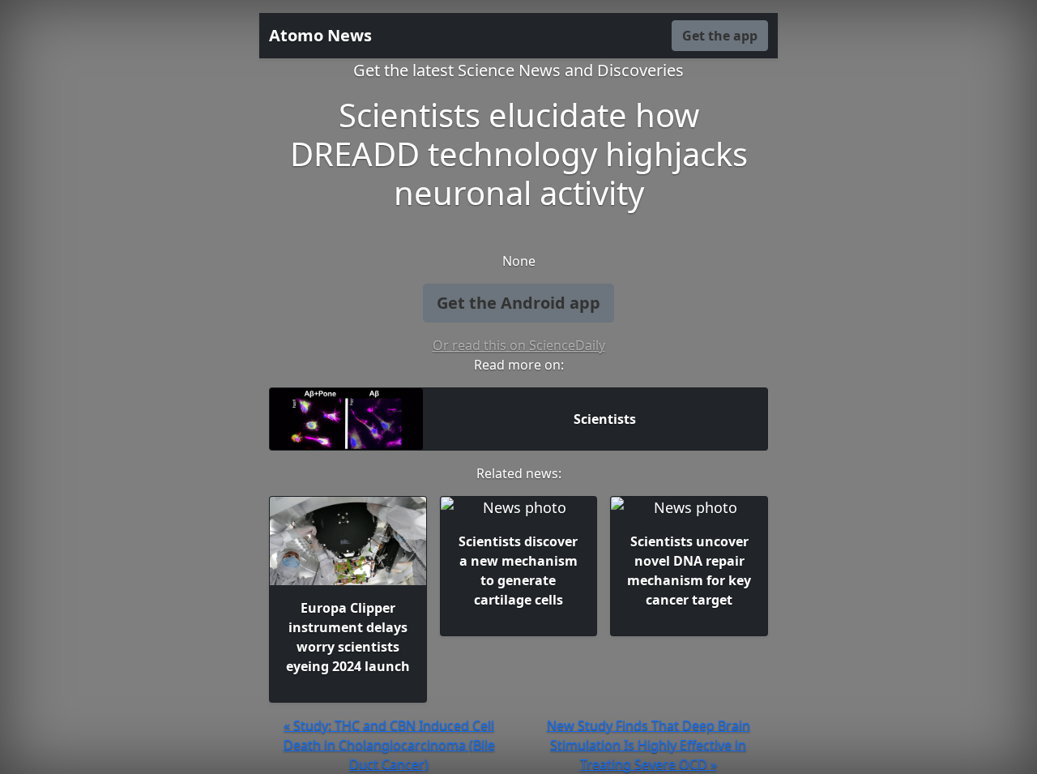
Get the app (719, 36)
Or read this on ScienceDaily (519, 345)
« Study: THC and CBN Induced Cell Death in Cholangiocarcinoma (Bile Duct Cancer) (389, 744)
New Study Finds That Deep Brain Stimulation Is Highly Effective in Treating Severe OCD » (648, 744)
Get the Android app (518, 303)
